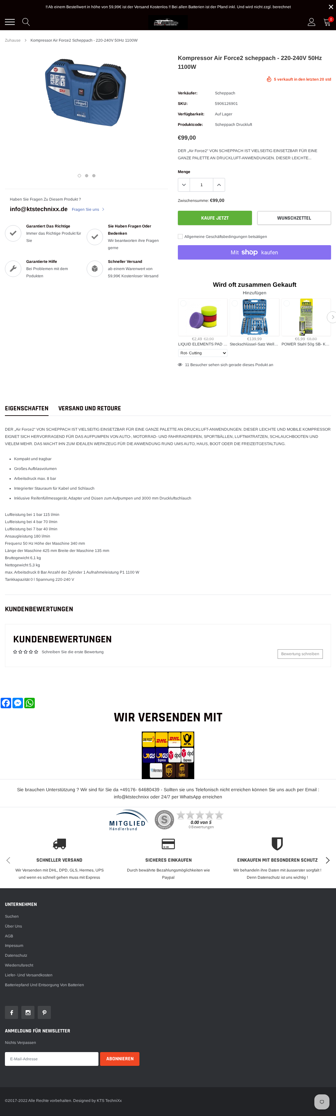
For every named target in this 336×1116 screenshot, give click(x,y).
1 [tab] (79, 175)
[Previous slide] (176, 317)
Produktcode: (190, 124)
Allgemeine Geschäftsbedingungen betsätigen (225, 236)
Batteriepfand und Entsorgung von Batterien (44, 985)
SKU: (183, 103)
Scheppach (225, 93)
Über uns (13, 926)
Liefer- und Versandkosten (28, 975)
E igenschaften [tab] (27, 408)
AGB (9, 936)
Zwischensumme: (193, 200)
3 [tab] (93, 175)
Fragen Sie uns (86, 209)
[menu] (10, 22)
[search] (26, 22)
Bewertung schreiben (300, 654)
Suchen (12, 916)
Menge (184, 171)
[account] (312, 22)
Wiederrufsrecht (19, 965)
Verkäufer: (188, 93)
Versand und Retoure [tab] (89, 408)
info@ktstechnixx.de (39, 209)
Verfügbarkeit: (191, 114)
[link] (11, 1012)
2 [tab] (86, 175)
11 (187, 364)
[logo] (168, 22)
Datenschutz (16, 955)
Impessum (14, 945)
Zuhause (13, 40)
